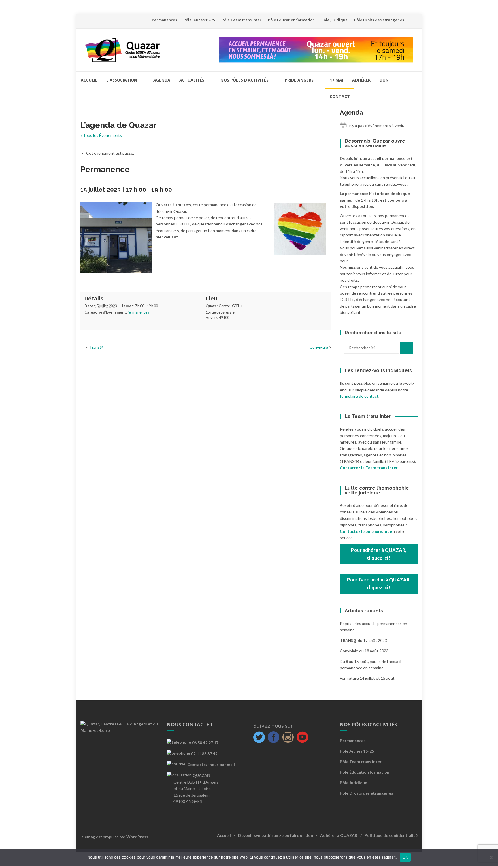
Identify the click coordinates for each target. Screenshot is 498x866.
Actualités (191, 80)
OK (405, 857)
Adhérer (361, 80)
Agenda (161, 80)
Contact (340, 96)
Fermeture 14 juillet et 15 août (367, 678)
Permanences (164, 19)
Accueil (89, 80)
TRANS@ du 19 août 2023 (363, 640)
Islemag (87, 836)
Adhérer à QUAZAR (338, 835)
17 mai (336, 80)
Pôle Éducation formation (291, 19)
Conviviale (319, 347)
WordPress (137, 836)
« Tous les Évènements (101, 135)
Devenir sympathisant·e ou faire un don (275, 835)
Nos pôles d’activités (244, 80)
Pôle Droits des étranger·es (379, 19)
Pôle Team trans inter (241, 19)
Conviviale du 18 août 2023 (364, 650)
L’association (121, 80)
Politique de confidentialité (391, 835)
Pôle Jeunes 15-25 (199, 19)
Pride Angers (299, 80)
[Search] (406, 348)
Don (384, 80)
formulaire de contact (359, 396)
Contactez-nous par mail (210, 764)
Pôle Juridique (334, 19)
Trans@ (96, 347)
